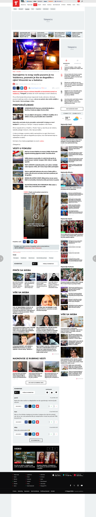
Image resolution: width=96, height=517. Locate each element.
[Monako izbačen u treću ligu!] (64, 249)
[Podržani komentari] (51, 392)
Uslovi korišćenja (16, 252)
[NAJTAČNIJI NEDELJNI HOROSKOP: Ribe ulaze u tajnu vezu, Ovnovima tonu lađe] (18, 187)
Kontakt (53, 491)
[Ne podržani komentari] (56, 392)
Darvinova (31, 258)
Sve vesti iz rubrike (36, 382)
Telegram (38, 248)
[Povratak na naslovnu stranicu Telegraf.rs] (16, 3)
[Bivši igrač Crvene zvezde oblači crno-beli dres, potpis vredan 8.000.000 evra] (64, 243)
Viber (33, 248)
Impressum (26, 491)
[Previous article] (1, 258)
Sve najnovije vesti (72, 108)
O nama (14, 491)
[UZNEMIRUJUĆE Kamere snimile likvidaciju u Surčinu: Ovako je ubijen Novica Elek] (18, 110)
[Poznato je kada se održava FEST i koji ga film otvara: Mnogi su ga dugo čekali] (72, 274)
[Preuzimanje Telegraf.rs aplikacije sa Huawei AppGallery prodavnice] (78, 475)
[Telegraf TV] (81, 485)
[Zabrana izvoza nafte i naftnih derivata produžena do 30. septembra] (72, 180)
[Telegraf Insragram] (78, 485)
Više (78, 4)
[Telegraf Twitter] (74, 485)
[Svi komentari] (47, 392)
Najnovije (66, 124)
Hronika (19, 71)
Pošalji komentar (48, 263)
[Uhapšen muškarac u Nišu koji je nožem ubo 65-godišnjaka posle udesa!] (64, 166)
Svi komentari (36, 440)
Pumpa (51, 258)
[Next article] (94, 258)
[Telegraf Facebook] (70, 485)
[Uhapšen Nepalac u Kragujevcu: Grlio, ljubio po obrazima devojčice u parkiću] (47, 457)
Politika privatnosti (44, 491)
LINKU (42, 141)
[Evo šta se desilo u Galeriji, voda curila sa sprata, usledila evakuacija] (24, 457)
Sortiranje (49, 389)
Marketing (20, 491)
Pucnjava (16, 258)
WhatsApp (28, 248)
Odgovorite (19, 406)
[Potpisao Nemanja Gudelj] (64, 255)
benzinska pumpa (42, 258)
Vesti (14, 71)
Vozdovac (23, 258)
